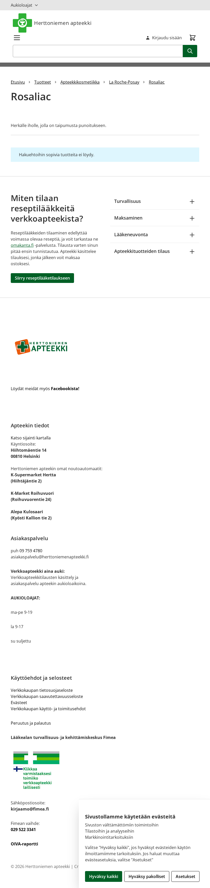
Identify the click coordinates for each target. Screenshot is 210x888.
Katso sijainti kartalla (31, 438)
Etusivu (18, 82)
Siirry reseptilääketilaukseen (42, 278)
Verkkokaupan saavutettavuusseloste (47, 696)
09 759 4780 (30, 551)
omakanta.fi (22, 245)
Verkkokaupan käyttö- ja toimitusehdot (48, 709)
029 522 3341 (23, 829)
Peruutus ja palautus (31, 723)
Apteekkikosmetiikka (80, 82)
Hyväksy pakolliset (147, 876)
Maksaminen (128, 218)
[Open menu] (17, 38)
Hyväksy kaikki (103, 876)
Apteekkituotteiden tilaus (142, 251)
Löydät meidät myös (45, 388)
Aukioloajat (21, 5)
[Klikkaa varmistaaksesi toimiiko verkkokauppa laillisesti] (105, 770)
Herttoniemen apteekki (63, 22)
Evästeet (19, 702)
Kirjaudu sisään (167, 38)
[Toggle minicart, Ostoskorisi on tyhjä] (192, 37)
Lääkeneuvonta (131, 234)
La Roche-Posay (124, 82)
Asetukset (185, 876)
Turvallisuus (127, 201)
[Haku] (190, 51)
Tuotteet (42, 82)
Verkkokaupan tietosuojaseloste (42, 690)
